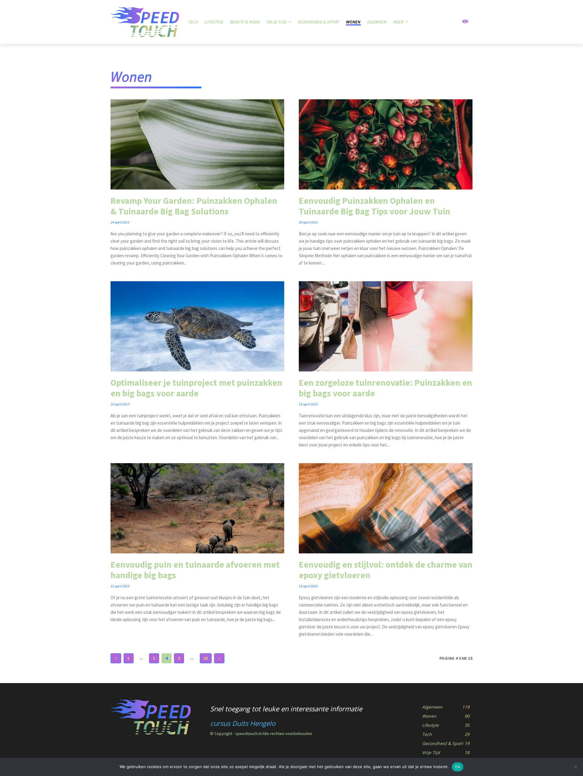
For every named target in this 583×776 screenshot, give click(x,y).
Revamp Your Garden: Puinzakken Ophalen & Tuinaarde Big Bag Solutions (194, 206)
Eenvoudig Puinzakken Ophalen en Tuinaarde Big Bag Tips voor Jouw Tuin (374, 206)
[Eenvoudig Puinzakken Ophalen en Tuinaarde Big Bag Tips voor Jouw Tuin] (385, 144)
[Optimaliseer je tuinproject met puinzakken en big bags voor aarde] (197, 326)
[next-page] (219, 658)
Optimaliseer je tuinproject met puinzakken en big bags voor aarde (196, 388)
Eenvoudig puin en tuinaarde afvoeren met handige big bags (195, 570)
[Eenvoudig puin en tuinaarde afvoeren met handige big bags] (197, 508)
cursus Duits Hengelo (242, 723)
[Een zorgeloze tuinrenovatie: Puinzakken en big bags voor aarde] (385, 326)
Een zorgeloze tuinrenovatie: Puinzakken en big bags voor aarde (385, 388)
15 (205, 658)
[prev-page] (116, 658)
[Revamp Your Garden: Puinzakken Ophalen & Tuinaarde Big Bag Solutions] (197, 144)
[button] (443, 22)
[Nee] (575, 767)
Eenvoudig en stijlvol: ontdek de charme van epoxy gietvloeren (385, 570)
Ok (457, 766)
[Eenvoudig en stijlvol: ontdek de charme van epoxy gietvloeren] (385, 508)
